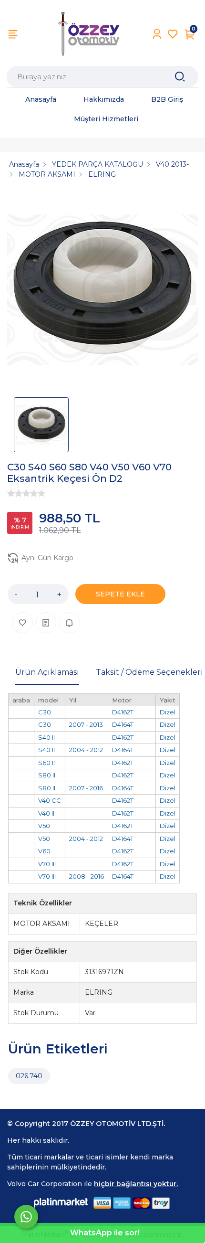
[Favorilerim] (173, 34)
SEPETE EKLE (120, 594)
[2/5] (14, 493)
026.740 (29, 1076)
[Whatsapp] (26, 1217)
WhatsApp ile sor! (105, 1232)
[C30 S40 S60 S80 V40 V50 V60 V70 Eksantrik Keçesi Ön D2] (102, 291)
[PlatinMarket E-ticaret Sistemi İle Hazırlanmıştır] (61, 1203)
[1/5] (11, 493)
